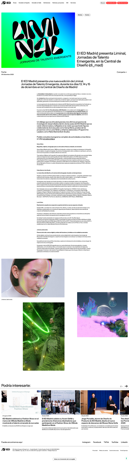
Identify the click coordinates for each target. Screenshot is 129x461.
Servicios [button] (73, 3)
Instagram (86, 442)
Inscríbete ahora (111, 3)
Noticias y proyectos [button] (58, 3)
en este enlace (49, 139)
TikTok (106, 442)
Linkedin (124, 442)
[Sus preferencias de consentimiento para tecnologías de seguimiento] (126, 458)
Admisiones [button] (46, 3)
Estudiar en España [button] (24, 3)
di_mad (81, 110)
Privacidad (95, 450)
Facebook (97, 442)
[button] (121, 386)
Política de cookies (103, 450)
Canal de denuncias (114, 450)
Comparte (121, 72)
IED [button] (67, 3)
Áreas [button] (14, 3)
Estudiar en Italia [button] (36, 3)
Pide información (122, 3)
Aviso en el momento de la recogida (64, 459)
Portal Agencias (124, 450)
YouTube (115, 442)
